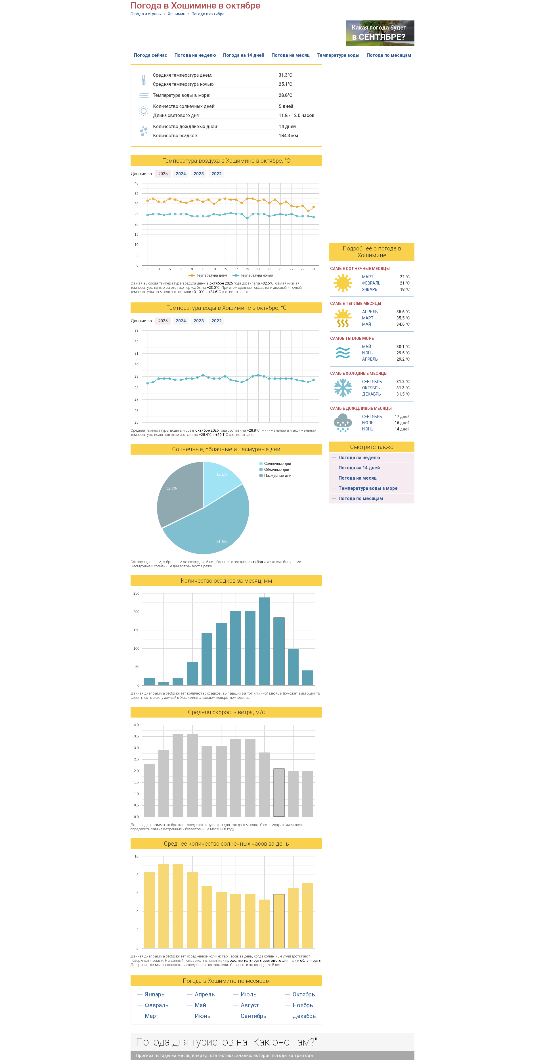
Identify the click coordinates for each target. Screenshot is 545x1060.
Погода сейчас (150, 55)
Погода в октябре (208, 14)
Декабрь (304, 1016)
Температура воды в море (368, 488)
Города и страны (146, 14)
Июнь (203, 1016)
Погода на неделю (195, 55)
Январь (155, 994)
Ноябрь (303, 1005)
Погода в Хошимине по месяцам (226, 980)
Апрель (205, 994)
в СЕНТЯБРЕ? (378, 37)
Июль (249, 994)
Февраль (157, 1005)
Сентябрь (254, 1016)
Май (200, 1005)
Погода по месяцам (389, 55)
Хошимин (176, 14)
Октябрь (304, 994)
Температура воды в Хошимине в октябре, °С (226, 307)
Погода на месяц (291, 55)
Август (250, 1005)
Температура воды (338, 55)
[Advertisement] (234, 33)
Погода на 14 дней (243, 55)
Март (151, 1016)
